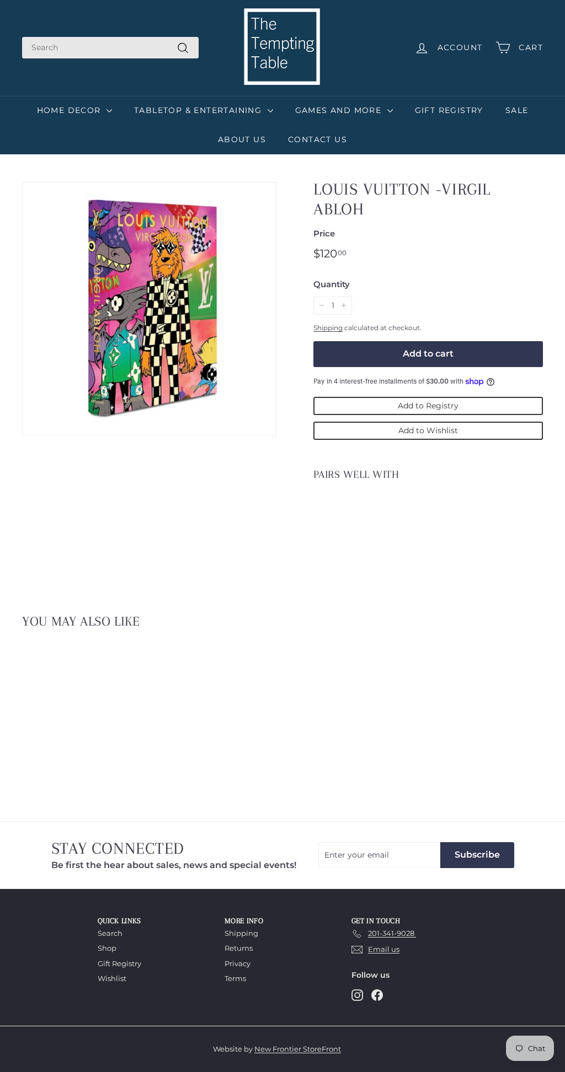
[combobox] (110, 47)
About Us (242, 139)
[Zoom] (149, 308)
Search (110, 933)
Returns (239, 948)
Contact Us (317, 139)
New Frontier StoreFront (297, 1048)
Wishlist (112, 978)
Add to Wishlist (428, 430)
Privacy (237, 963)
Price (324, 233)
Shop (107, 948)
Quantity (331, 284)
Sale (517, 110)
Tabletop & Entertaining (199, 110)
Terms (235, 978)
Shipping (328, 328)
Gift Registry (449, 110)
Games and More (340, 110)
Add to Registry (428, 406)
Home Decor (70, 110)
